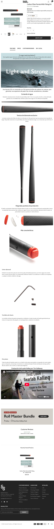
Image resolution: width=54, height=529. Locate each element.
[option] (13, 17)
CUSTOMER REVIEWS (28, 48)
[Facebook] (2, 502)
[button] (1, 34)
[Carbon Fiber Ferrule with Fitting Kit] (27, 460)
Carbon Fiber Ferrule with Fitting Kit (27, 471)
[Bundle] (27, 417)
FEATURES (12, 48)
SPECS (19, 48)
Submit (24, 512)
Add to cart (38, 38)
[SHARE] (52, 38)
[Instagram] (4, 502)
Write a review (27, 437)
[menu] (2, 1)
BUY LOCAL (39, 48)
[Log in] (48, 1)
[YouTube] (7, 502)
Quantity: (29, 27)
